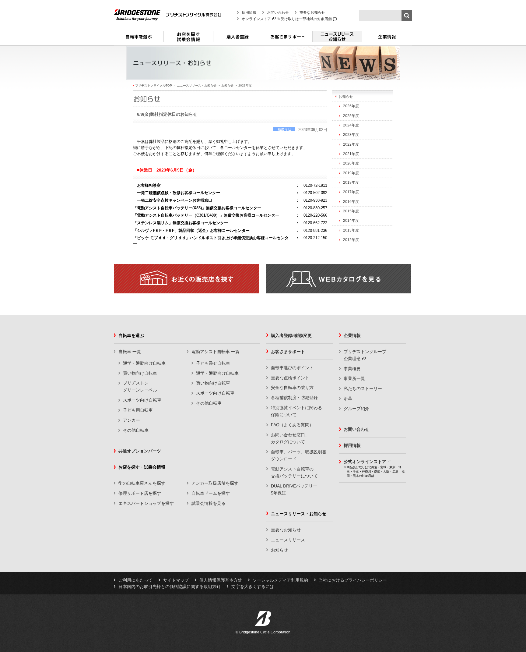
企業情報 (387, 39)
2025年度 (351, 116)
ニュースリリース (288, 539)
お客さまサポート (287, 39)
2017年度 (351, 192)
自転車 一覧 (129, 351)
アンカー (131, 420)
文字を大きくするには (252, 586)
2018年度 (351, 182)
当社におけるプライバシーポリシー (353, 580)
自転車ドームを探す (210, 493)
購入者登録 (238, 39)
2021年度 (351, 154)
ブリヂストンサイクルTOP (153, 85)
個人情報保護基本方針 (220, 580)
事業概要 (352, 368)
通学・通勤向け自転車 (144, 363)
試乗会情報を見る (208, 503)
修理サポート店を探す (139, 493)
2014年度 (351, 220)
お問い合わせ (278, 12)
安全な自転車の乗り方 (292, 387)
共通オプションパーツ (139, 450)
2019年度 (351, 173)
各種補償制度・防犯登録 (294, 397)
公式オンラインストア (365, 461)
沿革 (348, 398)
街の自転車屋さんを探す (141, 483)
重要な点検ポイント (290, 377)
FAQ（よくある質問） (292, 424)
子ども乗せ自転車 (213, 363)
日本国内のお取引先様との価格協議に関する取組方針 (169, 586)
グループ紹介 (356, 408)
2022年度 (351, 144)
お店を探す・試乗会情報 (188, 39)
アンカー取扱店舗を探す (214, 483)
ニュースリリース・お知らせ (337, 39)
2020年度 (351, 163)
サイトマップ (176, 580)
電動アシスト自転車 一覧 (215, 351)
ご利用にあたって (135, 580)
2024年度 (351, 125)
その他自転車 (136, 430)
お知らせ (227, 85)
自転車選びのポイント (292, 367)
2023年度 (351, 135)
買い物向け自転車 (140, 373)
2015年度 (351, 211)
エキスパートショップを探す (146, 503)
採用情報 (249, 12)
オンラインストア (256, 19)
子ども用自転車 (138, 410)
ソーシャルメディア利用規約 (280, 580)
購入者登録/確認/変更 (291, 335)
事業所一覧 (354, 378)
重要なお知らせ (312, 12)
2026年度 (351, 106)
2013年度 (351, 230)
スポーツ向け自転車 (142, 400)
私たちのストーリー (363, 388)
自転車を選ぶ (138, 39)
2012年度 (351, 240)
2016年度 (351, 202)
